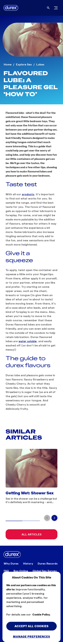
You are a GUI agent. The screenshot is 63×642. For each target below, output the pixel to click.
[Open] (48, 8)
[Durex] (11, 8)
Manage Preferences (31, 636)
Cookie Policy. (41, 614)
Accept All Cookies (31, 626)
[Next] (54, 518)
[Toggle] (55, 8)
